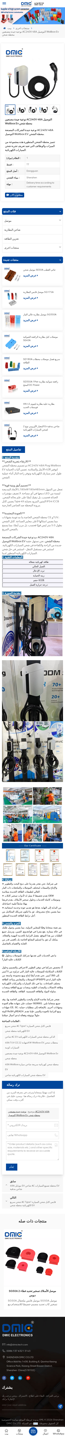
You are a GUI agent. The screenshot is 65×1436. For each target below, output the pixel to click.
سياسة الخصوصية (10, 1419)
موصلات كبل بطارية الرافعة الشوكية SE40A (40, 339)
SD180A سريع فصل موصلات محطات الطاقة (41, 361)
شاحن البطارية (12, 229)
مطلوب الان (16, 194)
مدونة (36, 1419)
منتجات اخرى (22, 28)
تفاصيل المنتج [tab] (13, 449)
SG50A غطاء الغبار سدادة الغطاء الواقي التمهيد (32, 1291)
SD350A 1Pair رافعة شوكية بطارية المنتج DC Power (40, 383)
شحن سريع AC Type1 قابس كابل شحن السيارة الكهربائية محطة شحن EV (28, 1028)
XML (41, 1419)
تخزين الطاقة (11, 238)
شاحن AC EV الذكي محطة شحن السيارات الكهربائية (30, 1036)
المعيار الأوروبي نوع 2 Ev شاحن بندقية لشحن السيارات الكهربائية (41, 428)
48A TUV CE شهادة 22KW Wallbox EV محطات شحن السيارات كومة (31, 1045)
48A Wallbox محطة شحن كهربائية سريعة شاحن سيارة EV (32, 1067)
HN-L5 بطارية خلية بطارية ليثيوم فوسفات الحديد (38, 406)
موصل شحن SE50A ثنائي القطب (39, 269)
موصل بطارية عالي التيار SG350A (39, 314)
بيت (9, 28)
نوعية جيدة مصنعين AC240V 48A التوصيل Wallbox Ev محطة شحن (31, 1056)
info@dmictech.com (17, 1344)
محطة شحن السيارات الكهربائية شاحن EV (25, 1075)
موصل (8, 220)
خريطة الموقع (25, 1419)
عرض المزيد (29, 275)
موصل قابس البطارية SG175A (38, 292)
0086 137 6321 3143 (18, 1351)
